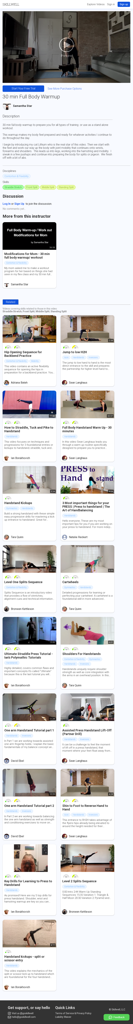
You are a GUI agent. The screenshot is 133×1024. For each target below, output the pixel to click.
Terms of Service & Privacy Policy (73, 1013)
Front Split (31, 187)
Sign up (124, 4)
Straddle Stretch (13, 187)
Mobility (35, 361)
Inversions (93, 357)
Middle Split (48, 187)
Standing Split (66, 187)
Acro (66, 357)
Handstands (78, 357)
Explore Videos (96, 4)
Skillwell (11, 4)
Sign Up (19, 203)
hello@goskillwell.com (23, 1017)
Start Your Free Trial (23, 88)
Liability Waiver (63, 1017)
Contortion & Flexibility (17, 176)
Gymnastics (11, 508)
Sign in (111, 4)
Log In (7, 203)
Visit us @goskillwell (22, 1013)
